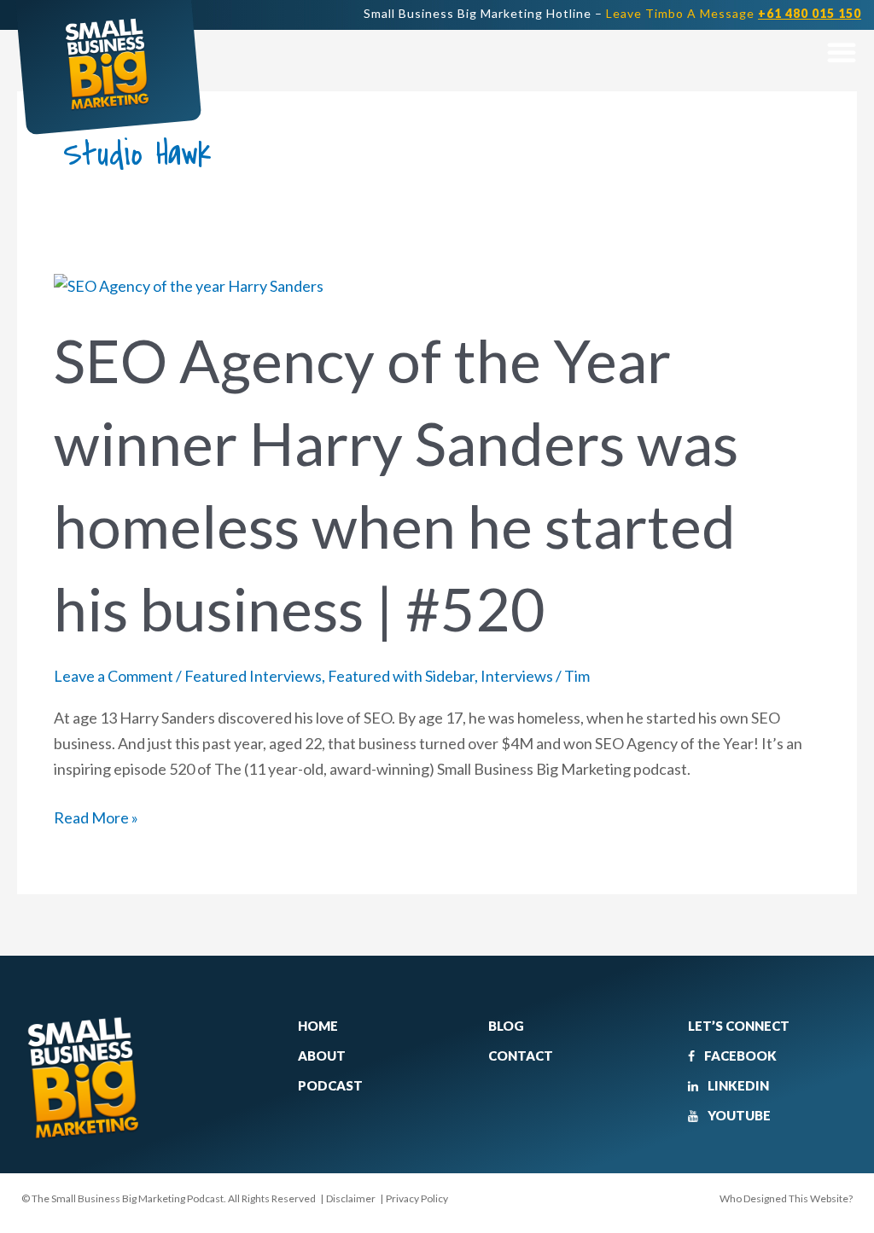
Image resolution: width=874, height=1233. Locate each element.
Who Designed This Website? (786, 1198)
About (322, 1055)
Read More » (96, 816)
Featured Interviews (253, 675)
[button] (841, 52)
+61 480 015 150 (809, 13)
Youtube (738, 1115)
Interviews (517, 675)
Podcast (330, 1085)
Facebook (739, 1055)
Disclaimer (351, 1198)
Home (318, 1025)
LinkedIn (737, 1085)
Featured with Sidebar (401, 675)
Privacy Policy (417, 1198)
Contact (520, 1055)
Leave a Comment (113, 675)
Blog (506, 1025)
